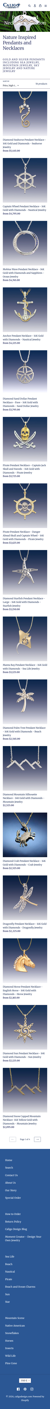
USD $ (24, 1380)
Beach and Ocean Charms (20, 1286)
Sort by (6, 81)
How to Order (13, 1214)
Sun (7, 1294)
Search (9, 1167)
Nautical (10, 1271)
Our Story (11, 1190)
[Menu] (45, 5)
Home (8, 1160)
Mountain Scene (14, 1318)
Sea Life (9, 1256)
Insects (9, 1348)
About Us (10, 1182)
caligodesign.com (23, 1396)
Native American (15, 1325)
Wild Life (10, 1355)
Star (7, 1301)
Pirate (8, 1279)
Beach (8, 1264)
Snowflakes (12, 1333)
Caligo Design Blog (16, 1229)
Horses (9, 1340)
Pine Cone (11, 1363)
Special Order (13, 1197)
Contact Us (11, 1175)
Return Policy (13, 1221)
